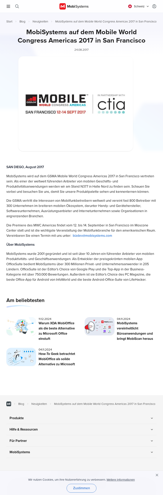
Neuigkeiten (40, 21)
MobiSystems (20, 452)
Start (9, 21)
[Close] (157, 475)
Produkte (17, 418)
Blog (22, 21)
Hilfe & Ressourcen (24, 429)
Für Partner (18, 441)
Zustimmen (81, 488)
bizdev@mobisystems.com (92, 236)
